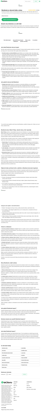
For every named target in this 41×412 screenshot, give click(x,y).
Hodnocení (3, 374)
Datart (15, 391)
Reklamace (16, 41)
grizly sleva (4, 350)
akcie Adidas (23, 348)
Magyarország (3, 409)
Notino (15, 387)
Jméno (9, 374)
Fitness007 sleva (24, 364)
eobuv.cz (15, 394)
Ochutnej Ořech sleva (25, 360)
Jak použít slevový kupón (18, 40)
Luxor (26, 54)
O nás (28, 383)
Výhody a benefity (23, 41)
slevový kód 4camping (5, 362)
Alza (14, 389)
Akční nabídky (29, 387)
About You (15, 385)
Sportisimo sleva (4, 348)
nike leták (23, 355)
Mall (14, 392)
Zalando (15, 383)
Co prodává (35, 40)
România (8, 409)
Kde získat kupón (7, 40)
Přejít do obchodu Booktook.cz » (10, 19)
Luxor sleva (23, 352)
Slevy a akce (27, 40)
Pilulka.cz (15, 400)
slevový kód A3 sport (24, 362)
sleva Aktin (4, 360)
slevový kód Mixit (24, 357)
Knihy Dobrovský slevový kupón (7, 352)
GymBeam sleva (24, 350)
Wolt (14, 398)
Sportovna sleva (4, 364)
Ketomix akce (4, 367)
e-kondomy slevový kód (6, 357)
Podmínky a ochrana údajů (31, 389)
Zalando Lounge (16, 396)
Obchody (28, 385)
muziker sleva (4, 355)
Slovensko (12, 409)
